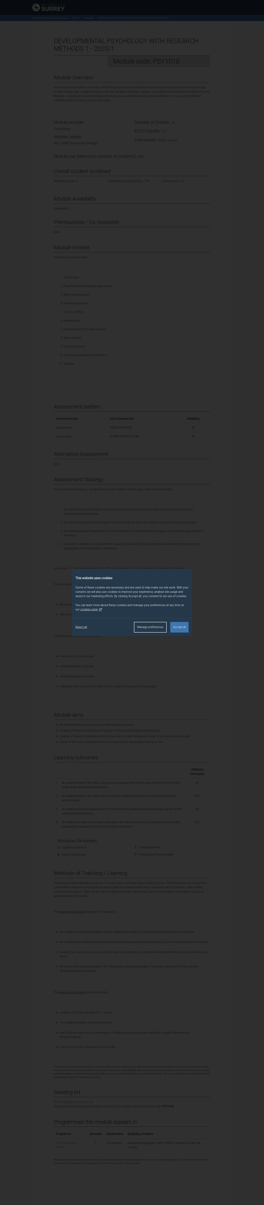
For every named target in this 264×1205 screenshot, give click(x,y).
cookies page (89, 609)
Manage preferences (150, 627)
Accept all (179, 627)
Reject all (81, 627)
